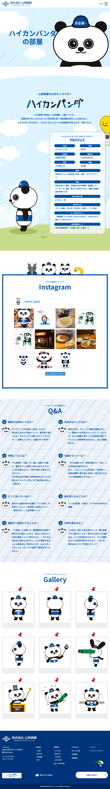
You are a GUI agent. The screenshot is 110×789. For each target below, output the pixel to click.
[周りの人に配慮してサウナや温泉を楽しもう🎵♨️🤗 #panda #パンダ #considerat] (44, 318)
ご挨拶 (39, 751)
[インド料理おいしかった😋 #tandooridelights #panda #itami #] (44, 339)
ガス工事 (57, 751)
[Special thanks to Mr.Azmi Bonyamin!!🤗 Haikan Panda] (24, 318)
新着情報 (74, 758)
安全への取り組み (59, 763)
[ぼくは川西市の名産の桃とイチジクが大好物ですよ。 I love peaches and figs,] (44, 360)
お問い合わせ (92, 775)
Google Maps (8, 752)
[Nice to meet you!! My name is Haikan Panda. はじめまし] (65, 360)
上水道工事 (58, 760)
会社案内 (38, 747)
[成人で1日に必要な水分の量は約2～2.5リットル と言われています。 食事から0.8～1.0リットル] (86, 318)
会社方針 (39, 754)
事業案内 (56, 747)
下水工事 (57, 757)
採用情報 (74, 754)
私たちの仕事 (76, 751)
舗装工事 (57, 754)
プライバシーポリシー (97, 751)
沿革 (38, 760)
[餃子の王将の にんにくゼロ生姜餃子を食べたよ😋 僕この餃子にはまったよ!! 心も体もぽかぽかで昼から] (65, 318)
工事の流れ (75, 747)
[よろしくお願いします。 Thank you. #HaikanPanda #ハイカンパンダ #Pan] (24, 360)
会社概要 (39, 757)
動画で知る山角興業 (46, 775)
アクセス (92, 747)
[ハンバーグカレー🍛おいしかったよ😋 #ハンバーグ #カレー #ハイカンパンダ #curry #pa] (65, 339)
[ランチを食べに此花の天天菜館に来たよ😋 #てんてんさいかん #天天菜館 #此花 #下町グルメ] (86, 339)
